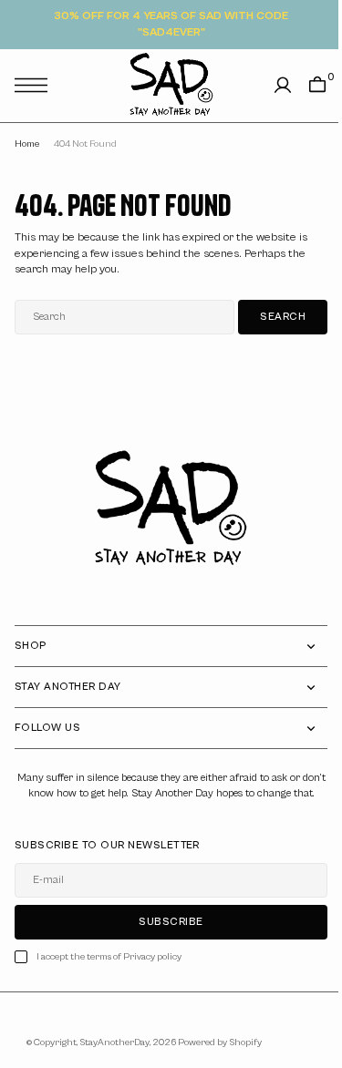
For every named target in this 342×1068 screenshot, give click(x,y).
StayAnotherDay (108, 1058)
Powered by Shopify (213, 1058)
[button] (36, 85)
